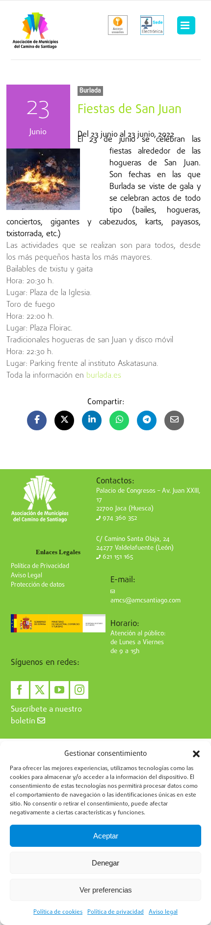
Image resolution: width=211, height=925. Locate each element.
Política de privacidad (115, 912)
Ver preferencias (105, 890)
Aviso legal (163, 912)
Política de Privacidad (40, 566)
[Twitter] (39, 690)
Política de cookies (57, 912)
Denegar (105, 863)
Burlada (90, 90)
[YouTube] (59, 690)
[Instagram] (79, 690)
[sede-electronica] (152, 25)
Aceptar (105, 836)
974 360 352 (119, 518)
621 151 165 (117, 557)
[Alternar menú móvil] (186, 25)
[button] (196, 754)
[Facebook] (20, 690)
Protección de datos (38, 585)
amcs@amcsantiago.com (145, 600)
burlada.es (103, 376)
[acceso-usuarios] (118, 25)
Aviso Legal (26, 575)
